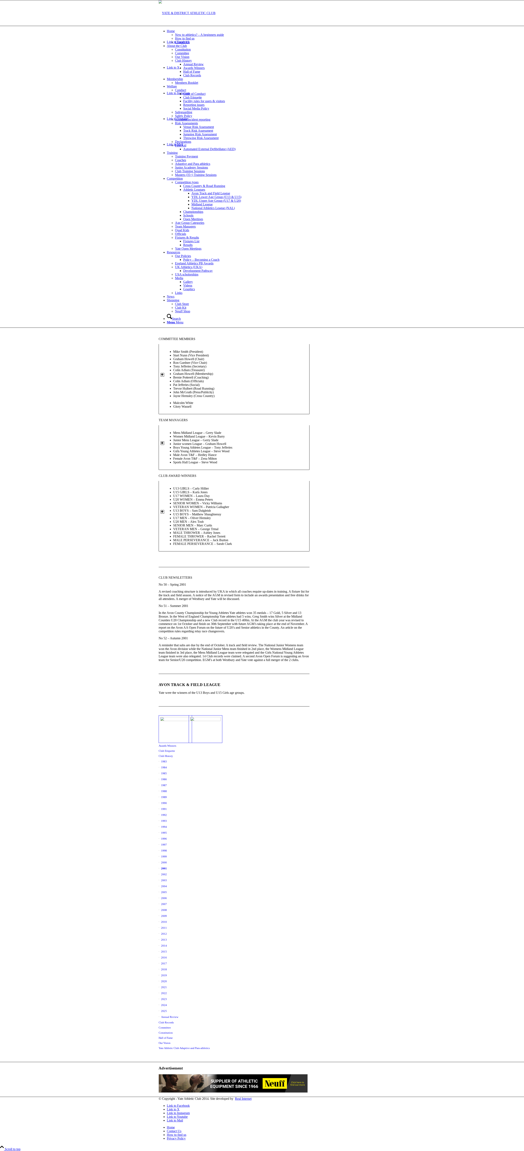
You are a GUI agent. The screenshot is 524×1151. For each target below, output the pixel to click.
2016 (164, 957)
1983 (164, 761)
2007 (164, 904)
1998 (164, 850)
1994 (164, 826)
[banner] (187, 13)
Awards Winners (167, 745)
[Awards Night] (174, 729)
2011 (164, 927)
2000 (164, 862)
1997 (164, 844)
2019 (164, 975)
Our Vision (165, 1042)
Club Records (166, 1022)
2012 (164, 933)
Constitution (166, 1032)
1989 (164, 797)
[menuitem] (266, 36)
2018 (164, 969)
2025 (164, 1011)
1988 (164, 791)
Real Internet (243, 1098)
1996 (164, 838)
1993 (164, 820)
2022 (164, 993)
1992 (164, 814)
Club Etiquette (167, 750)
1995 (164, 832)
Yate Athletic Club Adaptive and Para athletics (184, 1048)
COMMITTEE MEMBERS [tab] (177, 339)
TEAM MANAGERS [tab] (173, 420)
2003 (164, 880)
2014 (164, 945)
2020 (164, 981)
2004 (164, 886)
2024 (164, 1005)
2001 (164, 868)
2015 (164, 951)
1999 (164, 856)
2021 (164, 987)
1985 (164, 773)
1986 (164, 779)
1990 (164, 803)
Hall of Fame (166, 1037)
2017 (164, 963)
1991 (164, 809)
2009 (164, 915)
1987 (164, 785)
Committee (165, 1027)
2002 (164, 874)
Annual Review (169, 1016)
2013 (164, 939)
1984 (164, 767)
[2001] (204, 729)
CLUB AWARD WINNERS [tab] (177, 475)
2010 (164, 921)
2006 (164, 898)
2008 (164, 910)
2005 (164, 892)
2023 (164, 999)
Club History (166, 756)
